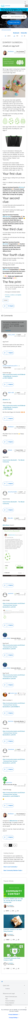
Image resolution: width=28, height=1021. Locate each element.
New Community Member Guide (13, 870)
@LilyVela (5, 244)
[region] (14, 1013)
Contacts (7, 988)
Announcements (6, 30)
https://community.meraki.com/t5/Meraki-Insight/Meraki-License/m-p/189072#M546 (14, 376)
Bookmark (16, 33)
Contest (5, 300)
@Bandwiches (7, 216)
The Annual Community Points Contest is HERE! (12, 959)
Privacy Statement (13, 1014)
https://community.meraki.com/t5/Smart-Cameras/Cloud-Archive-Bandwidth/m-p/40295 (14, 647)
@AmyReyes (6, 525)
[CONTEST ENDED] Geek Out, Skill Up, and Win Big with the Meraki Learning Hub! (13, 900)
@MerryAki (6, 269)
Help (6, 998)
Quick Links (6, 985)
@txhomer (21, 187)
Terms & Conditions (10, 1000)
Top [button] (2, 981)
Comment (8, 330)
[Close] (26, 1007)
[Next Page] (16, 845)
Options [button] (24, 51)
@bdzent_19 (6, 399)
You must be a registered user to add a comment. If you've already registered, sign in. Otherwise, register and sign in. (13, 325)
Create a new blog (14, 22)
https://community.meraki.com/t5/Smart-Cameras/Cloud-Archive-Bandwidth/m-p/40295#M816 (14, 705)
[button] (14, 62)
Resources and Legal (9, 993)
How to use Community (10, 867)
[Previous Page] (5, 845)
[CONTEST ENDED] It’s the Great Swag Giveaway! (13, 930)
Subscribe (24, 33)
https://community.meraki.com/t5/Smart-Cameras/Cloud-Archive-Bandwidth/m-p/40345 (14, 605)
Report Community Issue (11, 996)
